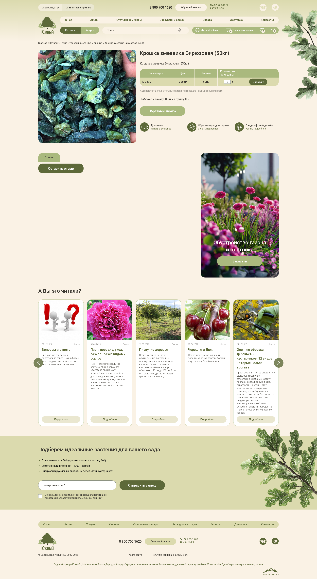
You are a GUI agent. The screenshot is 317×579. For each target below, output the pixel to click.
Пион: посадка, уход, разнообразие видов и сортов (107, 354)
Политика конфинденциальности (170, 555)
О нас (68, 19)
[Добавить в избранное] (133, 54)
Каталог (70, 30)
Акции (94, 19)
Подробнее (61, 419)
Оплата (207, 19)
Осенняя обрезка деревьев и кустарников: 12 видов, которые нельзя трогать (255, 358)
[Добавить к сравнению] (133, 60)
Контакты (267, 19)
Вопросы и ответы (56, 350)
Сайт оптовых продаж (78, 7)
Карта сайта (135, 555)
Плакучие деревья (153, 350)
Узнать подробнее (208, 128)
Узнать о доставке (161, 128)
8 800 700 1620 (161, 7)
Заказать (239, 261)
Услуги (90, 30)
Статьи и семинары (129, 19)
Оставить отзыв (61, 169)
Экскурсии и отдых (172, 19)
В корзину (258, 82)
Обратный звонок (191, 7)
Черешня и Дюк (200, 350)
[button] (38, 363)
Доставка (236, 19)
